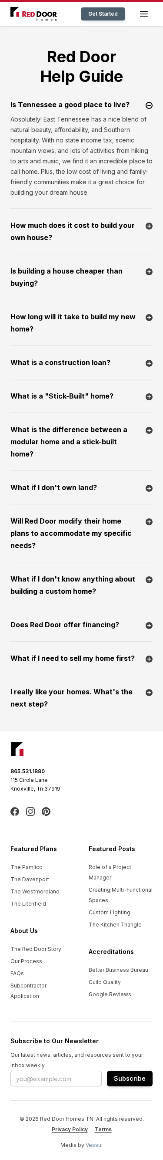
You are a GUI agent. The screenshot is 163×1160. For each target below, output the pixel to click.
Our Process (26, 961)
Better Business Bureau (118, 970)
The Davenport (29, 879)
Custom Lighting (109, 912)
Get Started (103, 13)
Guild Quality (105, 982)
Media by (81, 1145)
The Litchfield (28, 903)
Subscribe (130, 1078)
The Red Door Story (35, 949)
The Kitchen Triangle (115, 924)
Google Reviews (110, 994)
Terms (103, 1129)
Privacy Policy (70, 1129)
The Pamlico (26, 867)
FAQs (17, 973)
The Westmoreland (35, 891)
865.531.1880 (27, 771)
